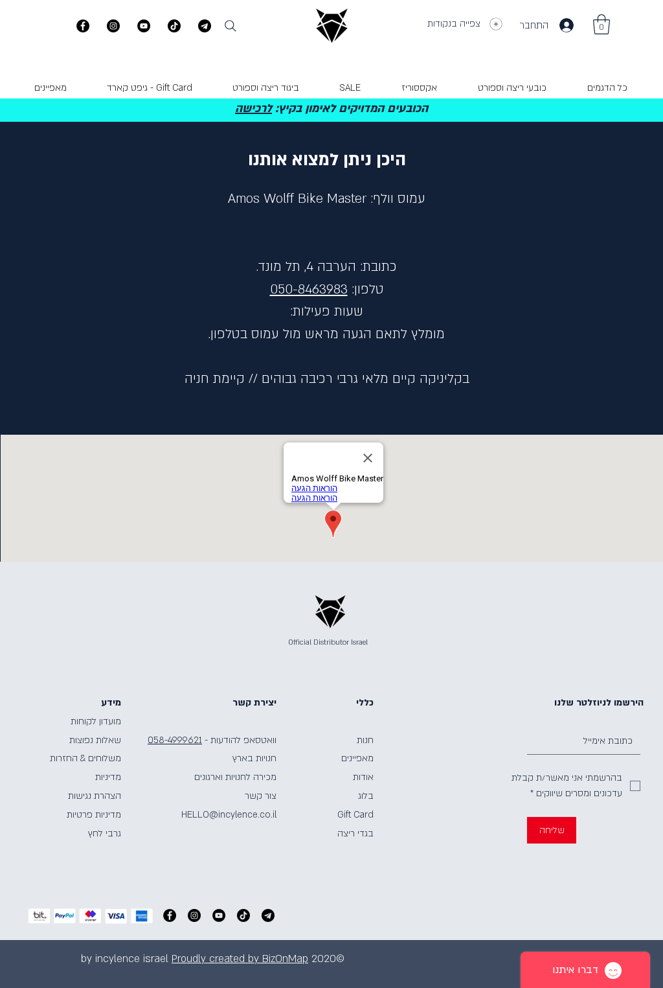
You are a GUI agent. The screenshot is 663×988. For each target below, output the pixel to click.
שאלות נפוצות (95, 740)
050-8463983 (309, 289)
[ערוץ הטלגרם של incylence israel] (204, 25)
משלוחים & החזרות (85, 758)
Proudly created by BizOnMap (240, 959)
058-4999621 (175, 740)
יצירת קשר (254, 702)
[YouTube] (143, 25)
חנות (365, 740)
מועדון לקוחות (96, 721)
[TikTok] (174, 25)
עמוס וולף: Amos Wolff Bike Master (326, 198)
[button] (601, 24)
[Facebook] (82, 25)
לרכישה (253, 108)
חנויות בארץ (254, 758)
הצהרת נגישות (94, 796)
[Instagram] (113, 25)
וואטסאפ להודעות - (240, 740)
